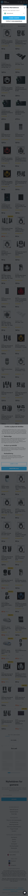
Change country (14, 17)
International (10, 13)
